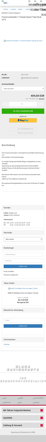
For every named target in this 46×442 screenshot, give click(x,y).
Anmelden (23, 266)
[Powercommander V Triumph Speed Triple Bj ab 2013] (23, 41)
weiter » (20, 9)
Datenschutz (26, 432)
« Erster (5, 9)
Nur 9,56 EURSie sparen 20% (23, 300)
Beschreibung (8, 145)
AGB (33, 432)
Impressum (15, 432)
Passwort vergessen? (11, 275)
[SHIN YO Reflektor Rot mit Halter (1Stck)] (23, 288)
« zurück (13, 9)
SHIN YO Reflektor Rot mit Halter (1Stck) (23, 293)
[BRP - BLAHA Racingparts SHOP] (4, 3)
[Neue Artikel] (41, 283)
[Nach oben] (39, 435)
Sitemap (6, 344)
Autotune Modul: (8, 84)
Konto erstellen (9, 271)
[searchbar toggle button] (31, 3)
